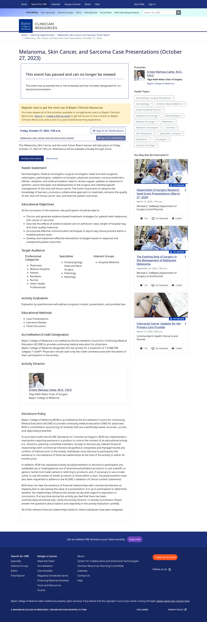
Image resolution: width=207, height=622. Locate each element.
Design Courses (72, 4)
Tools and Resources (49, 585)
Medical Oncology (145, 121)
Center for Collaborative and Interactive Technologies (108, 561)
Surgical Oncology (145, 145)
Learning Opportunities (42, 35)
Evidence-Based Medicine (169, 103)
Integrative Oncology (146, 115)
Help (97, 4)
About (88, 4)
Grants (41, 590)
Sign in (38, 116)
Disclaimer (142, 609)
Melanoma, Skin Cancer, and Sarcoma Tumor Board (84, 35)
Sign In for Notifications (110, 130)
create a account (58, 116)
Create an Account (165, 557)
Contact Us (83, 575)
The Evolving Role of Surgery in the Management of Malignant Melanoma (157, 260)
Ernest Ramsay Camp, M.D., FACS (50, 390)
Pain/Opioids (90, 12)
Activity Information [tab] (31, 158)
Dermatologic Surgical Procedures (153, 97)
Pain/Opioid (18, 575)
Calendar (55, 4)
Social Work (106, 12)
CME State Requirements (126, 12)
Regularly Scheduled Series (52, 575)
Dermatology (142, 103)
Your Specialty (48, 12)
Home (24, 4)
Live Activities (45, 570)
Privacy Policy (175, 609)
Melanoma (167, 121)
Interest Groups (65, 12)
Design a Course (47, 556)
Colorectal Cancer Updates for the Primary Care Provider (159, 325)
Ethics (79, 12)
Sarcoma (170, 127)
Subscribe (134, 539)
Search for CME (40, 4)
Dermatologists (172, 115)
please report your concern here (173, 601)
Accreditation (45, 566)
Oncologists (161, 139)
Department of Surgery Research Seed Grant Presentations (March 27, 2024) (158, 193)
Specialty (16, 561)
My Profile (139, 4)
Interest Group (19, 566)
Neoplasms (141, 139)
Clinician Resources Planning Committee (100, 566)
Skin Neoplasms (144, 133)
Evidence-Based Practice (148, 109)
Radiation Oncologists (147, 127)
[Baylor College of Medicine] (38, 26)
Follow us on (161, 569)
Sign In (152, 4)
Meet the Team (46, 561)
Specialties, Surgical (170, 133)
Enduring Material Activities (53, 580)
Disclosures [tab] (52, 158)
